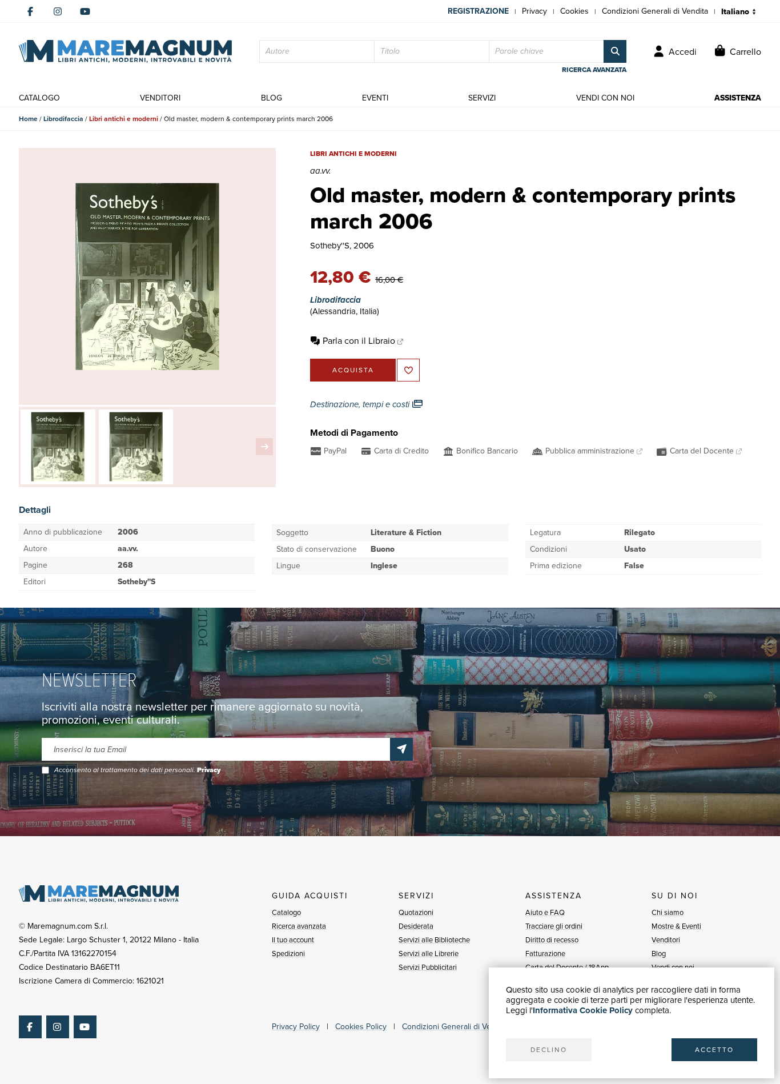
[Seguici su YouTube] (85, 11)
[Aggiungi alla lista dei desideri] (408, 370)
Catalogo (286, 912)
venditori (160, 98)
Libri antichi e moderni (123, 119)
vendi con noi (605, 98)
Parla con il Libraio (358, 340)
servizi (482, 98)
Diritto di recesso (551, 939)
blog (271, 98)
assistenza (737, 98)
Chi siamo (667, 912)
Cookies (574, 11)
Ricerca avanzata (299, 926)
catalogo (39, 98)
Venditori (666, 939)
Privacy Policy (296, 1027)
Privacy (534, 11)
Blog (659, 953)
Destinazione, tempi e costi (361, 404)
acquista (353, 370)
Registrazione (478, 11)
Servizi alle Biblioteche (434, 939)
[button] (264, 446)
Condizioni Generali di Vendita (655, 11)
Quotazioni (416, 912)
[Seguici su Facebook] (30, 11)
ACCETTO (714, 1050)
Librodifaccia (63, 119)
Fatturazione (545, 953)
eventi (375, 98)
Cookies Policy (361, 1027)
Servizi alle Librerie (429, 953)
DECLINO (548, 1050)
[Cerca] (615, 51)
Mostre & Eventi (676, 926)
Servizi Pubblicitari (428, 967)
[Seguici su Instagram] (57, 11)
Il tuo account (293, 939)
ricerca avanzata (594, 70)
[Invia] (401, 749)
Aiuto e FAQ (545, 912)
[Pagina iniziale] (125, 51)
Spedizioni (288, 953)
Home (28, 119)
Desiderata (416, 926)
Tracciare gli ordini (553, 926)
